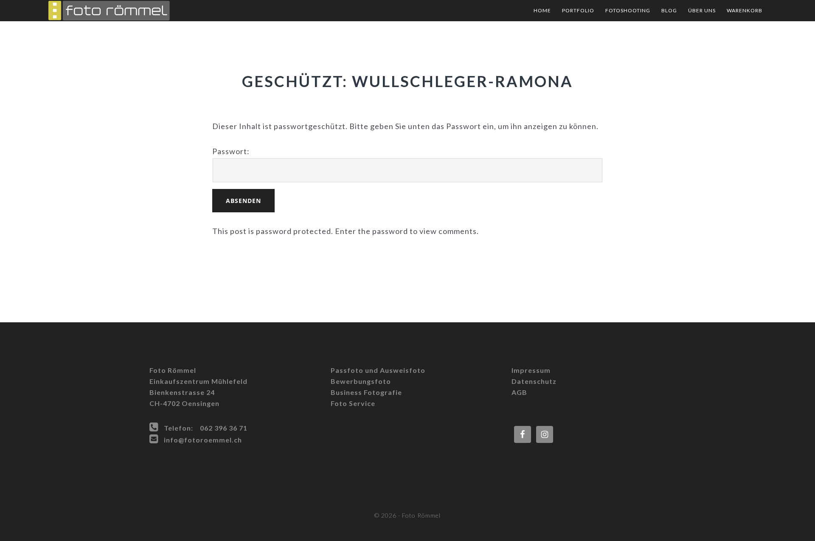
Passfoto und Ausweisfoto (378, 370)
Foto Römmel (133, 10)
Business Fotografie (366, 392)
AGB (519, 392)
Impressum (531, 370)
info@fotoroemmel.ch (203, 440)
